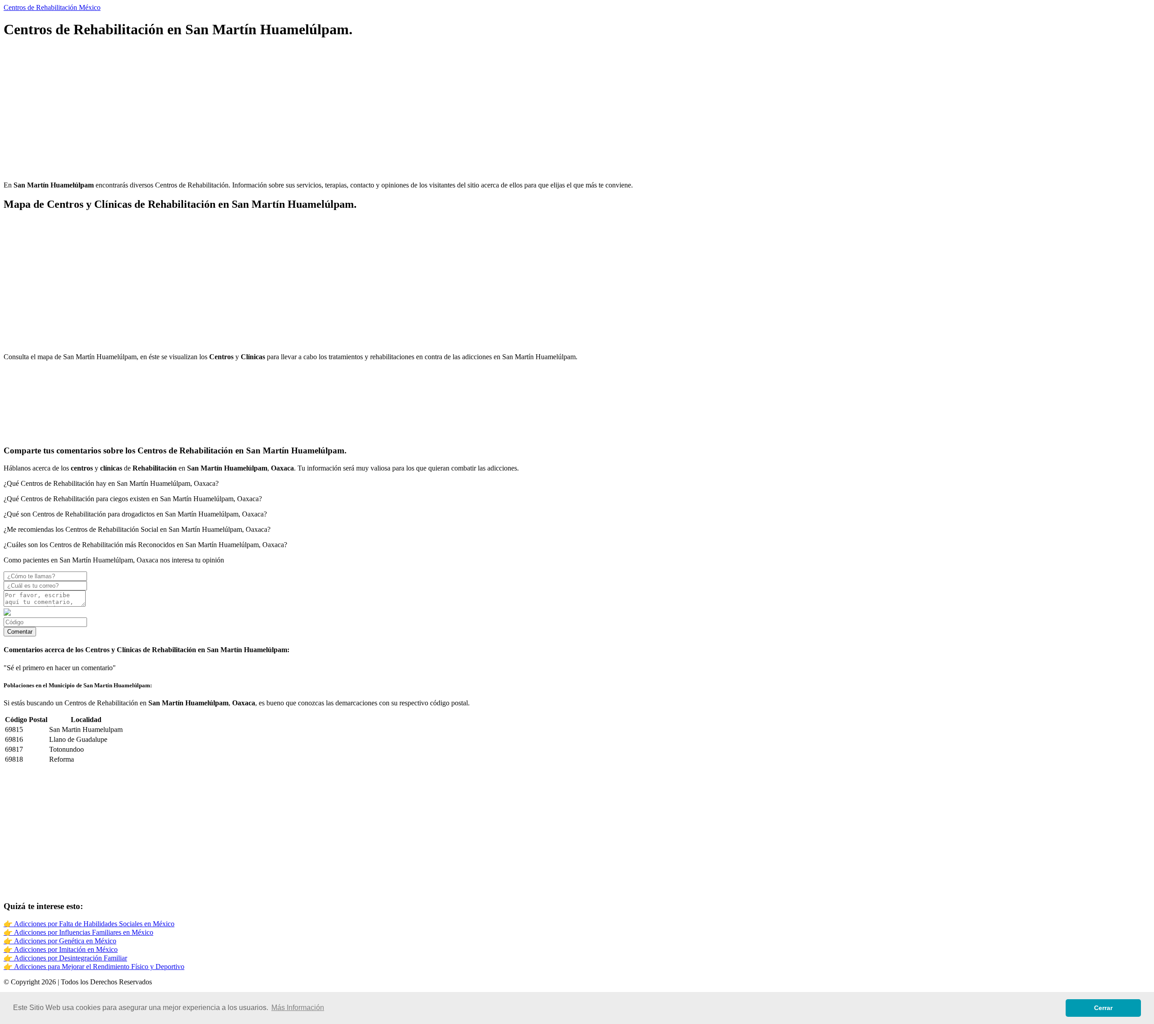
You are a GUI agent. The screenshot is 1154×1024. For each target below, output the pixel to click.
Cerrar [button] (1103, 1007)
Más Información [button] (297, 1007)
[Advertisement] (274, 111)
